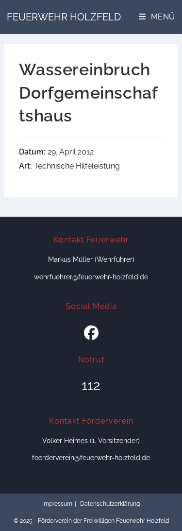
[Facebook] (91, 333)
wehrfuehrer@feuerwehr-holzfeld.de (91, 277)
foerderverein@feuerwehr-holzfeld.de (91, 458)
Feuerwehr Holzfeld (64, 17)
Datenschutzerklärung (110, 503)
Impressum (57, 503)
